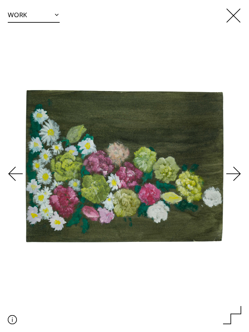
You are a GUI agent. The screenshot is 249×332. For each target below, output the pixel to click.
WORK (17, 14)
